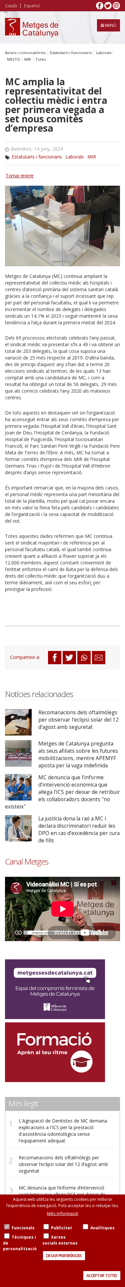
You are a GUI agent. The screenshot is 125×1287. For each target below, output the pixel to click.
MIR (27, 59)
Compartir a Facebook (54, 657)
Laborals (103, 52)
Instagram (116, 5)
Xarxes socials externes (60, 1240)
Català (11, 5)
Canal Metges (26, 861)
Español (32, 5)
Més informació (62, 1213)
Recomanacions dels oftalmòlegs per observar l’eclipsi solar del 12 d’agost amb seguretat (78, 720)
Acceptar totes (101, 1275)
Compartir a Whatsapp (84, 657)
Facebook (99, 5)
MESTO (13, 59)
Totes (40, 59)
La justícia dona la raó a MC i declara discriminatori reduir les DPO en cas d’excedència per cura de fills (79, 829)
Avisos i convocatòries (25, 52)
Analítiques (102, 1228)
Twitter (108, 5)
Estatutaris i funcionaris (71, 52)
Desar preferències (64, 1255)
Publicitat (61, 1228)
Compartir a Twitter (69, 657)
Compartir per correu (98, 657)
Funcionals (23, 1228)
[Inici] (31, 27)
